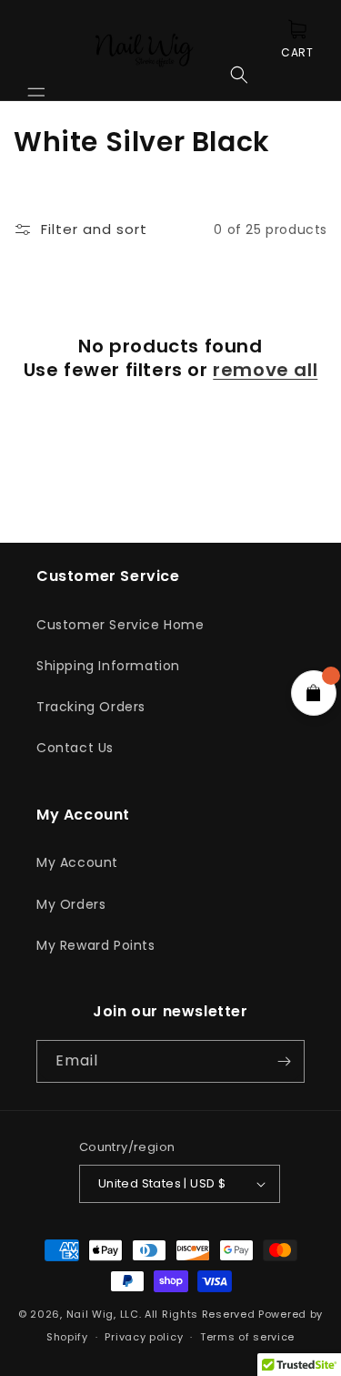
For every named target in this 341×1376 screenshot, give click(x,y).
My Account (77, 862)
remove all (265, 370)
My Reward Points (95, 945)
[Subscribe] (284, 1061)
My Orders (70, 904)
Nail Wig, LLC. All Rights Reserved (161, 1314)
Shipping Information (108, 666)
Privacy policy (144, 1337)
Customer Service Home (120, 625)
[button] (36, 50)
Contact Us (75, 748)
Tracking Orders (90, 707)
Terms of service (247, 1337)
